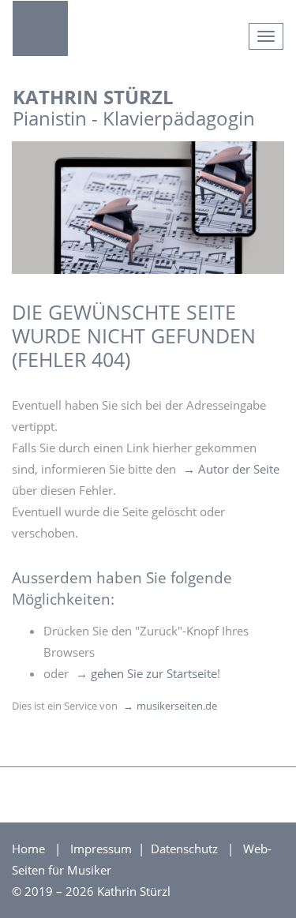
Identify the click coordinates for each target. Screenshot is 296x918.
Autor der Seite (238, 469)
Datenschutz (186, 848)
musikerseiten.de (177, 706)
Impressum (102, 848)
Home (28, 848)
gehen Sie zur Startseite (154, 673)
